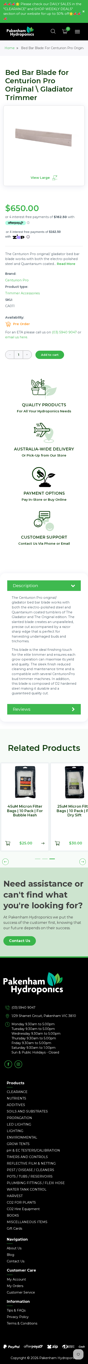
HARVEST (15, 1196)
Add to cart (49, 354)
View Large (41, 178)
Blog (10, 1255)
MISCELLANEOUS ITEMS (27, 1222)
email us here (16, 337)
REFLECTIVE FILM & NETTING (31, 1163)
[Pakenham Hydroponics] (44, 988)
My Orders (15, 1286)
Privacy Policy (18, 1317)
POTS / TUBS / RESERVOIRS (30, 1176)
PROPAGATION (19, 1118)
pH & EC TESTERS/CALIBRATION (33, 1150)
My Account (16, 1279)
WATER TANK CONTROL (26, 1189)
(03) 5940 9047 (64, 332)
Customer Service (21, 1292)
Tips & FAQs (16, 1310)
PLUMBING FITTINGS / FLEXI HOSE (36, 1183)
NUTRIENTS (16, 1098)
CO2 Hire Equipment (23, 1209)
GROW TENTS (18, 1144)
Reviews (21, 709)
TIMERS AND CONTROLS (27, 1157)
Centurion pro (17, 280)
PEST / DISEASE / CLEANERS (30, 1170)
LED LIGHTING (19, 1124)
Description (25, 585)
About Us (14, 1248)
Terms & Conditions (22, 1323)
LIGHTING (15, 1131)
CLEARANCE (17, 1092)
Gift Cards (14, 1228)
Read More (66, 264)
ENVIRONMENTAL (22, 1137)
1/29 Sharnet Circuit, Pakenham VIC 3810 (44, 1016)
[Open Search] (53, 31)
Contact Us (19, 941)
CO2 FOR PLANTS (21, 1202)
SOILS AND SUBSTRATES (27, 1111)
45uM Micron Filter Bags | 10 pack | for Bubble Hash (25, 810)
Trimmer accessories (22, 293)
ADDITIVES (16, 1105)
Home (10, 48)
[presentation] (5, 861)
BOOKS (13, 1215)
